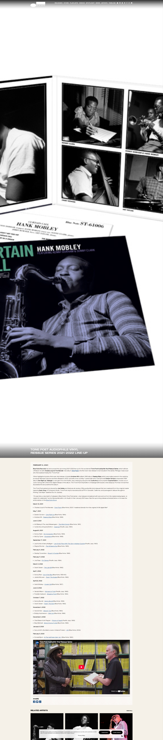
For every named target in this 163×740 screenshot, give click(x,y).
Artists (104, 3)
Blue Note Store (51, 597)
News (98, 3)
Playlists (74, 3)
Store (66, 3)
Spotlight (90, 3)
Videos (82, 3)
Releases (58, 3)
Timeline (112, 3)
